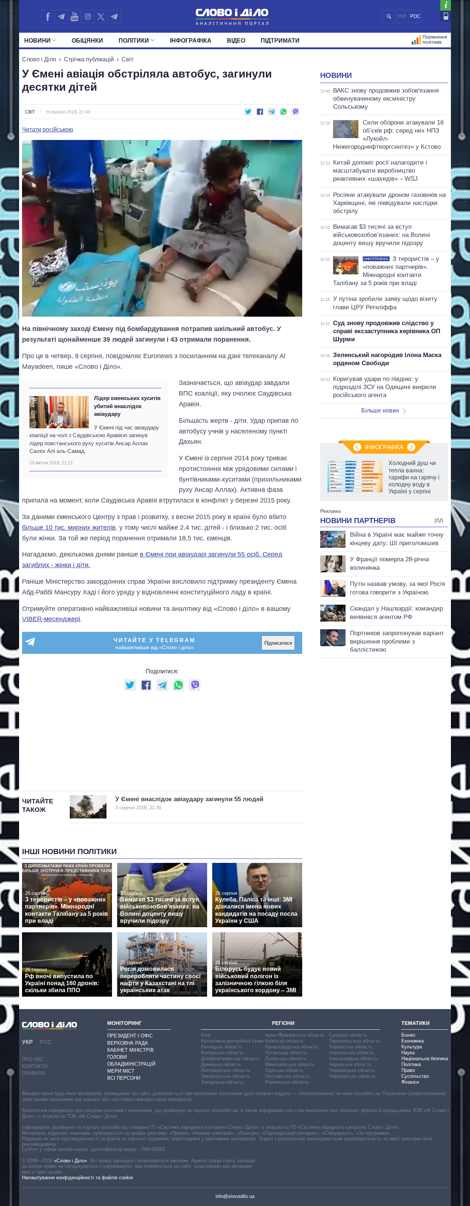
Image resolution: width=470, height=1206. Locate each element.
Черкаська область (350, 1064)
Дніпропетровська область (230, 1058)
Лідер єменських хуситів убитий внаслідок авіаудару (127, 406)
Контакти (34, 1066)
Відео (236, 40)
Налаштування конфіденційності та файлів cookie (77, 1177)
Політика (411, 1064)
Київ (205, 1035)
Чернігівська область (352, 1076)
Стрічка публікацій (89, 59)
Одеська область (284, 1070)
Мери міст (120, 1071)
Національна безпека (424, 1058)
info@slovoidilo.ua (235, 1196)
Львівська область (285, 1058)
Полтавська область (287, 1076)
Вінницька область (221, 1047)
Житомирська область (225, 1070)
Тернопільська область (354, 1041)
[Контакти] (445, 16)
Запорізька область (222, 1082)
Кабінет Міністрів (130, 1050)
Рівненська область (287, 1082)
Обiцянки (87, 40)
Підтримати (280, 40)
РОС (415, 16)
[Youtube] (74, 16)
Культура (411, 1047)
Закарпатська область (225, 1076)
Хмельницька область (353, 1058)
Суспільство (415, 1076)
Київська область (284, 1041)
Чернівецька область (352, 1070)
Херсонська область (351, 1052)
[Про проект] (445, 5)
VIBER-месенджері (51, 619)
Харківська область (350, 1047)
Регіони (283, 1023)
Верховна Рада (127, 1043)
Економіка (412, 1041)
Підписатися (278, 643)
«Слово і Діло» (70, 1160)
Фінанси (410, 1082)
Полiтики (134, 40)
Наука (408, 1052)
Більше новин (380, 410)
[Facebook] (47, 16)
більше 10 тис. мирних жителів (69, 527)
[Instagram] (87, 16)
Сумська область (348, 1035)
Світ (127, 59)
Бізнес (408, 1035)
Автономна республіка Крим (232, 1041)
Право (408, 1070)
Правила (33, 1073)
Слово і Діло (39, 59)
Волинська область (222, 1052)
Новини (37, 40)
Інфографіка (191, 40)
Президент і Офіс (130, 1035)
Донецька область (221, 1064)
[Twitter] (101, 16)
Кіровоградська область (291, 1047)
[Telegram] (61, 16)
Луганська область (286, 1052)
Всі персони (123, 1078)
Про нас (33, 1059)
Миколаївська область (290, 1064)
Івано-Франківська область (295, 1035)
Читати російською (47, 130)
